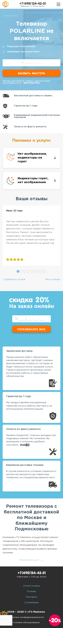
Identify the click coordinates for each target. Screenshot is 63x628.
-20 (55, 620)
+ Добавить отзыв (14, 279)
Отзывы (31, 591)
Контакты (31, 597)
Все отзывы (53, 279)
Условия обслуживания (26, 622)
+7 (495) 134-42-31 (32, 4)
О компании (31, 603)
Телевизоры (10, 16)
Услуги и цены (31, 586)
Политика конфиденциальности (26, 617)
